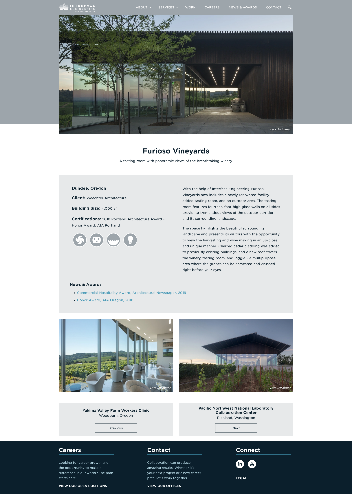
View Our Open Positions (83, 486)
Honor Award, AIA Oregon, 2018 (105, 300)
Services (166, 7)
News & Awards (243, 7)
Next (236, 428)
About (141, 7)
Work (190, 7)
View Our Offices (164, 486)
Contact (273, 7)
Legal (241, 478)
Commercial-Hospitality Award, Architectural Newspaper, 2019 (131, 293)
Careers (212, 7)
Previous (116, 428)
